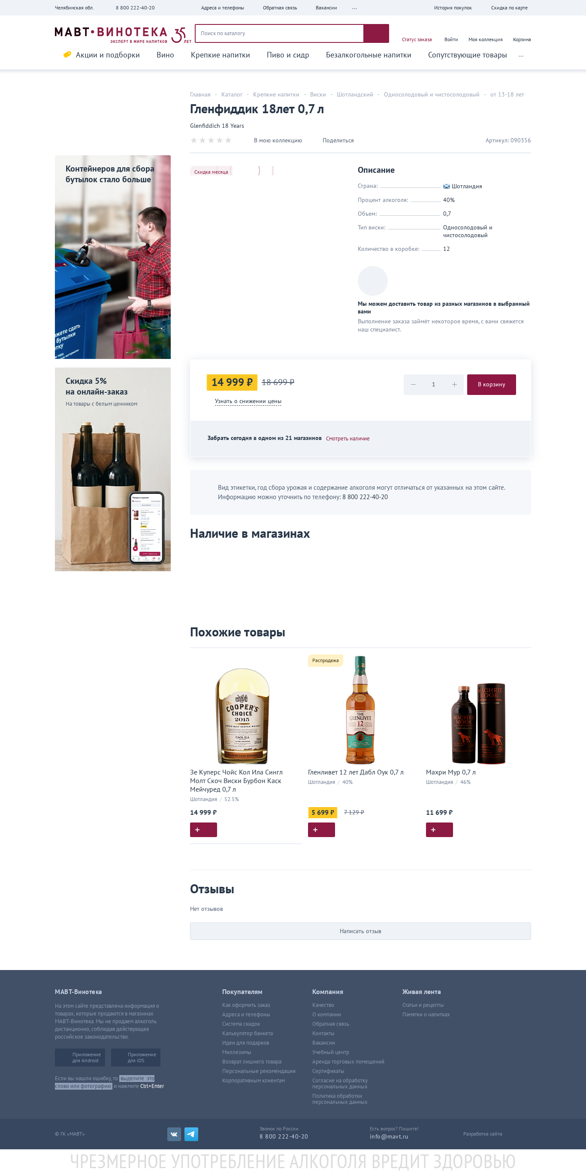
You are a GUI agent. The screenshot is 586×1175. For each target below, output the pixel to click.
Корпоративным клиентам (253, 1080)
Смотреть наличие (348, 438)
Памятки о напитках (426, 1014)
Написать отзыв (360, 931)
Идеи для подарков (245, 1042)
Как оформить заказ (246, 1005)
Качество (323, 1005)
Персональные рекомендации (259, 1071)
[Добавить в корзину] (203, 829)
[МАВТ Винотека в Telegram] (191, 1134)
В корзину (491, 384)
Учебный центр (330, 1052)
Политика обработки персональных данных (340, 1099)
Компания (327, 992)
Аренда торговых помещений (348, 1061)
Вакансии (323, 1042)
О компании (326, 1014)
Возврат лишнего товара (251, 1061)
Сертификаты (328, 1071)
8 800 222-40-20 (135, 8)
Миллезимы (236, 1052)
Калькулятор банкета (247, 1033)
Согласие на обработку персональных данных (340, 1083)
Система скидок (241, 1024)
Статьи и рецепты (423, 1005)
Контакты (323, 1033)
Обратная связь (330, 1024)
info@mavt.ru (389, 1136)
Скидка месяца (211, 172)
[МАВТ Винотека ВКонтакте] (174, 1134)
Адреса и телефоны (246, 1014)
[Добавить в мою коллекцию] (291, 658)
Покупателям (242, 992)
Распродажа (325, 660)
